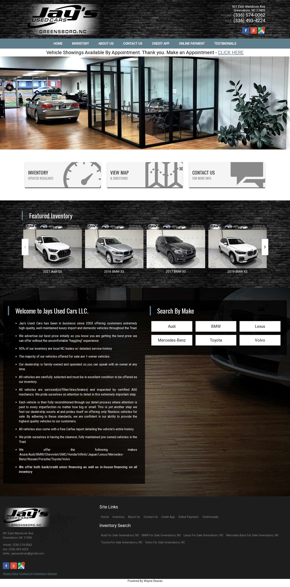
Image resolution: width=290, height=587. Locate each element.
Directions (40, 573)
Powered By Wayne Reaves (145, 581)
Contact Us (26, 573)
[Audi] (172, 321)
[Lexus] (260, 321)
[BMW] (216, 321)
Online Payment (188, 517)
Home (105, 517)
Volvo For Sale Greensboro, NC (165, 542)
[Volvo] (260, 335)
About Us (134, 517)
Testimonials (210, 517)
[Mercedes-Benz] (172, 335)
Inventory (118, 517)
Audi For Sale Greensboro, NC (120, 535)
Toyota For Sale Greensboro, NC (121, 542)
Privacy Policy (10, 573)
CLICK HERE (231, 52)
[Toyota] (216, 335)
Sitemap (52, 573)
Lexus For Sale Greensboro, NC (203, 535)
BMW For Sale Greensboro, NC (161, 535)
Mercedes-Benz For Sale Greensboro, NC (252, 535)
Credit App (168, 517)
